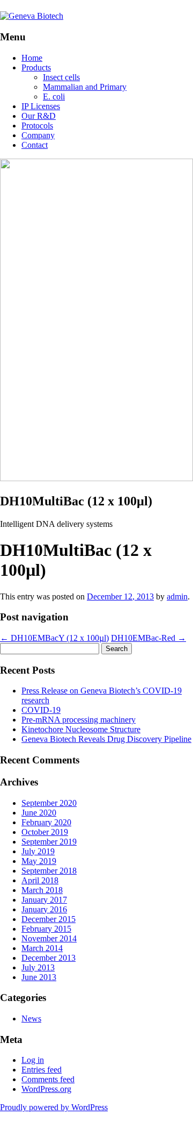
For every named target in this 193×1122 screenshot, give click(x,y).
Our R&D (38, 115)
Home (31, 57)
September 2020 (49, 802)
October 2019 (44, 832)
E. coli (54, 96)
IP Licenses (40, 106)
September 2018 (49, 870)
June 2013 (38, 977)
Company (38, 135)
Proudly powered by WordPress (54, 1107)
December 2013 (48, 957)
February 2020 (46, 822)
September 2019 (49, 841)
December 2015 (48, 919)
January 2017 (44, 899)
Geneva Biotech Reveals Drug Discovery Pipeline (106, 739)
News (31, 1018)
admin (177, 596)
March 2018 (42, 890)
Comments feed (48, 1079)
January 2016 (44, 909)
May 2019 (38, 861)
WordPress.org (46, 1089)
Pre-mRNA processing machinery (78, 719)
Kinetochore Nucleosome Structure (80, 729)
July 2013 (38, 967)
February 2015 (46, 928)
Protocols (37, 125)
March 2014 (42, 948)
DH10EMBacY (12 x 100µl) (54, 637)
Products (36, 67)
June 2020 (38, 812)
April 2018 (39, 880)
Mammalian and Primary (85, 86)
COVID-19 (41, 709)
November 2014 (49, 938)
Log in (32, 1059)
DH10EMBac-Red (148, 637)
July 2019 (38, 851)
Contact (34, 144)
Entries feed (41, 1069)
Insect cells (61, 77)
